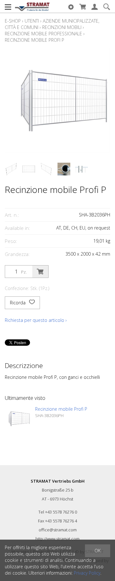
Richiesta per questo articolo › (36, 320)
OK (98, 551)
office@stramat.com (58, 530)
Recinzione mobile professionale (43, 34)
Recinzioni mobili (61, 27)
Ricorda (18, 303)
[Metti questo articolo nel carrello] (40, 272)
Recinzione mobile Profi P (34, 40)
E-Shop (13, 21)
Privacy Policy (87, 573)
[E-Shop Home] (32, 6)
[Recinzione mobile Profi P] (17, 418)
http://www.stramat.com (57, 539)
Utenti (32, 21)
